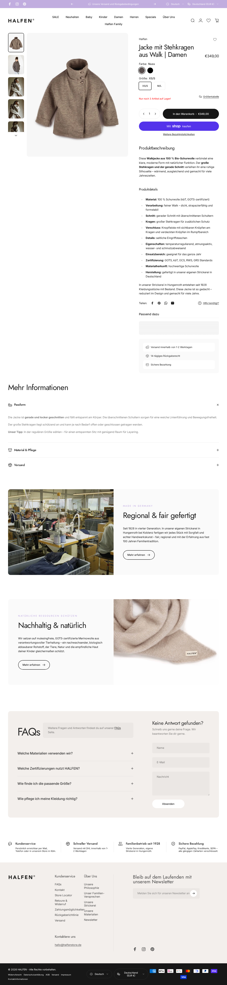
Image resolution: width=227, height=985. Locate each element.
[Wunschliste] (208, 20)
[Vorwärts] (154, 4)
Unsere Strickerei (90, 903)
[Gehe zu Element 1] (16, 64)
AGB (48, 975)
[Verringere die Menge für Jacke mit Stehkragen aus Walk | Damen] (143, 114)
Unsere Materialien (91, 912)
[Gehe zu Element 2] (16, 86)
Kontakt (60, 890)
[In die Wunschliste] (215, 37)
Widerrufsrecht (15, 975)
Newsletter (90, 919)
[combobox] (175, 4)
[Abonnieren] (193, 893)
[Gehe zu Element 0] (16, 42)
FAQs (117, 728)
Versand (60, 920)
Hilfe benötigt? (211, 303)
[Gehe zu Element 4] (16, 131)
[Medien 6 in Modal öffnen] (77, 95)
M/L (159, 85)
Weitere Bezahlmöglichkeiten (179, 134)
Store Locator (63, 895)
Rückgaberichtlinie (66, 915)
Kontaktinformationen (18, 979)
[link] (139, 555)
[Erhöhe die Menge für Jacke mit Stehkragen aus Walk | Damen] (156, 114)
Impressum (66, 975)
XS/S (145, 85)
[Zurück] (72, 4)
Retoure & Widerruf (61, 902)
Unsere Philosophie (91, 886)
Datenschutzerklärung (34, 975)
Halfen (143, 39)
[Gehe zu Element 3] (16, 109)
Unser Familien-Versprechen (94, 895)
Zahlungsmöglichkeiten (70, 909)
